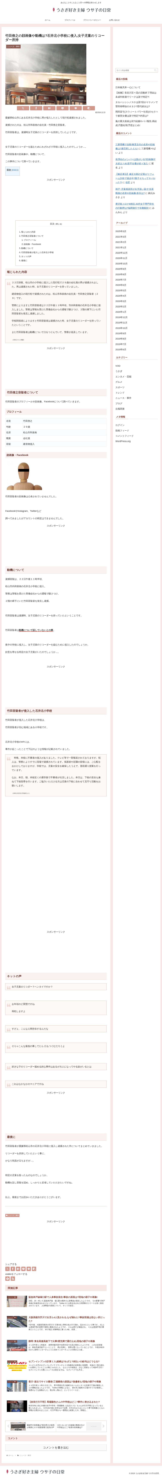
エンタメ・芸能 (123, 376)
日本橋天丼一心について (127, 87)
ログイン (120, 425)
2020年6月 (120, 285)
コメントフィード (124, 436)
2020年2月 (120, 306)
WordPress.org (123, 441)
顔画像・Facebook (32, 244)
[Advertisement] (56, 199)
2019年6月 (120, 349)
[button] (89, 108)
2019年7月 (120, 344)
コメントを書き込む (56, 1447)
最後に (24, 260)
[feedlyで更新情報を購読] (7, 1278)
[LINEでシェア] (76, 108)
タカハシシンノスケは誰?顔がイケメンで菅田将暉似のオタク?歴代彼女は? (136, 104)
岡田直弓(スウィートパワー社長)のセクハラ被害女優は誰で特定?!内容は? (136, 113)
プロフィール (30, 240)
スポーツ (120, 387)
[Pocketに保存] (62, 108)
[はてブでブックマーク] (49, 108)
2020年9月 (120, 269)
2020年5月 (120, 290)
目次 (52, 224)
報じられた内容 (28, 232)
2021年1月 (120, 247)
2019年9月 (120, 333)
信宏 (127, 182)
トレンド (120, 392)
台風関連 (120, 409)
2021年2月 (120, 242)
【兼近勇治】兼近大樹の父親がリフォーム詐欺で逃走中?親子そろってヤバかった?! (135, 178)
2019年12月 (121, 317)
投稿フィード (122, 430)
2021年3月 (120, 237)
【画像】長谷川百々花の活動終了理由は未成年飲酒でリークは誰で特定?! (135, 94)
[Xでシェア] (23, 108)
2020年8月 (120, 274)
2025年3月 (120, 231)
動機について (27, 248)
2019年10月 (121, 328)
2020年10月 (121, 263)
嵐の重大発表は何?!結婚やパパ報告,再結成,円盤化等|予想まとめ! (136, 123)
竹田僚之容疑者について (32, 236)
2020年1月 (120, 312)
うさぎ (118, 371)
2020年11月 (121, 258)
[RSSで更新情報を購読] (13, 1278)
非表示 (15, 170)
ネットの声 (26, 256)
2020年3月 (120, 301)
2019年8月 (120, 338)
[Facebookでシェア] (36, 108)
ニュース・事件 (13, 1215)
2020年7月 (120, 279)
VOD (117, 366)
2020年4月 (120, 296)
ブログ (118, 403)
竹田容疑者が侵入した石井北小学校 (37, 252)
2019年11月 (121, 322)
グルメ (118, 382)
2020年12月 (121, 253)
